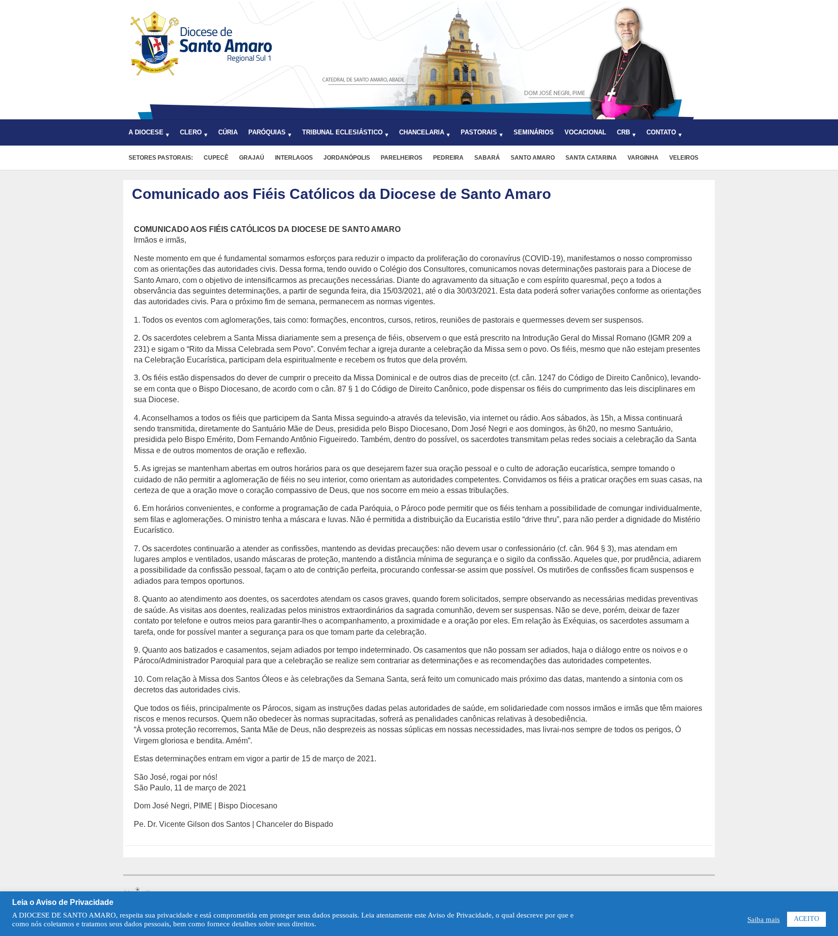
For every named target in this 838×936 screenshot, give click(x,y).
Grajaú (251, 157)
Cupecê (216, 157)
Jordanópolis (346, 157)
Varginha (643, 157)
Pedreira (448, 157)
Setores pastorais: (161, 157)
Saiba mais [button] (763, 919)
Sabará (487, 157)
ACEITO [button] (806, 918)
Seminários (534, 132)
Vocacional (585, 132)
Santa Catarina (591, 157)
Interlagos (294, 157)
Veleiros (683, 157)
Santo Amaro (533, 157)
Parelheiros (401, 157)
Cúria (228, 132)
